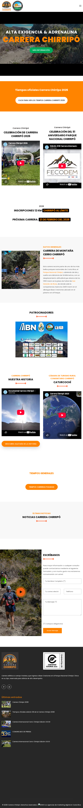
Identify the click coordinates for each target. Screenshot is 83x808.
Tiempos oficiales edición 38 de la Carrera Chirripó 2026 (33, 712)
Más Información (41, 50)
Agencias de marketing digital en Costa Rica (64, 805)
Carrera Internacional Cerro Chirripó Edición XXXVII (31, 722)
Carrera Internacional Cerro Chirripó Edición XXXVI (31, 742)
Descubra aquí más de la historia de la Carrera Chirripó (20, 445)
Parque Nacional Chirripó (53, 272)
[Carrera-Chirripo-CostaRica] (21, 270)
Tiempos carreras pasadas (41, 487)
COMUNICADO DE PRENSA (21, 732)
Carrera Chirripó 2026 (20, 702)
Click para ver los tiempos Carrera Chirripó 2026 (41, 100)
